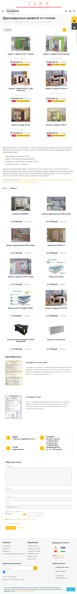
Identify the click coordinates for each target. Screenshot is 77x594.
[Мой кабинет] (70, 11)
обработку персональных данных (26, 519)
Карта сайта (32, 559)
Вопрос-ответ (32, 556)
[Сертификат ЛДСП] (14, 407)
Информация (33, 542)
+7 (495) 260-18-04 (61, 567)
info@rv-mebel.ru (60, 571)
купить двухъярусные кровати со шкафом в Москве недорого (38, 180)
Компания (7, 542)
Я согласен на (22, 519)
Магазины (6, 551)
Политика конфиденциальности (14, 554)
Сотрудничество (33, 554)
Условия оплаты (33, 546)
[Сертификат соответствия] (14, 373)
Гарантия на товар (34, 551)
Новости (6, 548)
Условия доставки (34, 548)
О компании (7, 546)
